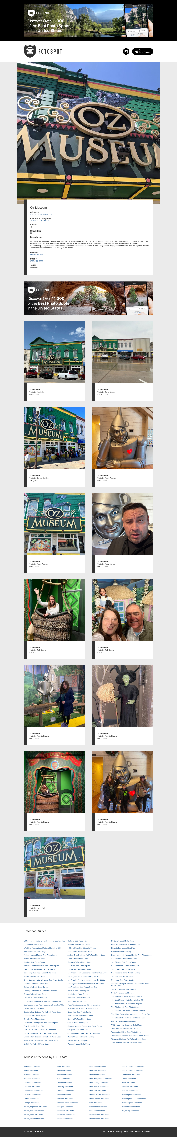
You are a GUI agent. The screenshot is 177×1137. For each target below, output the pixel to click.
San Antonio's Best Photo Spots (124, 959)
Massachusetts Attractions (67, 1103)
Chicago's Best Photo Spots (35, 994)
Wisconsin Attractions (131, 1107)
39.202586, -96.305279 (39, 221)
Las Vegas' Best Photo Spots (79, 969)
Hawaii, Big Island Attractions (35, 1107)
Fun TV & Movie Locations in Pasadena (40, 1030)
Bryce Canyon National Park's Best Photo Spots (43, 980)
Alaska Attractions (31, 1071)
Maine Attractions (64, 1095)
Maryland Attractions (65, 1099)
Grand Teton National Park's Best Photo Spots (42, 1037)
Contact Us (146, 1132)
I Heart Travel (108, 1132)
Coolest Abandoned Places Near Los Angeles (42, 1001)
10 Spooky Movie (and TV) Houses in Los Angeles (44, 941)
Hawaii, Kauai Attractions (34, 1111)
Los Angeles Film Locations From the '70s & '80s (87, 973)
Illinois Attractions (64, 1071)
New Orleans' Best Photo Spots (80, 1015)
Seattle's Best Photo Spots (122, 976)
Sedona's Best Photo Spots (122, 980)
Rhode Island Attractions (99, 1119)
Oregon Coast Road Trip (78, 1030)
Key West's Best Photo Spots (79, 962)
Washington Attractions (131, 1095)
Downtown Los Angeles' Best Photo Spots (41, 1023)
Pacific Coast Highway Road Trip (81, 1037)
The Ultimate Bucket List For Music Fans (128, 1018)
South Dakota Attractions (132, 1071)
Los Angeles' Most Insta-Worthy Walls (83, 976)
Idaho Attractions (63, 1067)
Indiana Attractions (64, 1075)
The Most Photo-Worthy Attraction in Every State (131, 1014)
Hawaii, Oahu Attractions (34, 1119)
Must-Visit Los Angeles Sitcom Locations (84, 1005)
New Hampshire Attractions (100, 1079)
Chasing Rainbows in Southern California (40, 991)
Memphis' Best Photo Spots (79, 998)
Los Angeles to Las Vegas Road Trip (82, 987)
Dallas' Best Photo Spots (34, 1008)
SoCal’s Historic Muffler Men (122, 993)
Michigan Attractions (65, 1107)
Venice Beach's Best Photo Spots (124, 1028)
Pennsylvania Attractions (99, 1115)
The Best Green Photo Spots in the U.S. (127, 1000)
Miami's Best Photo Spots (78, 1001)
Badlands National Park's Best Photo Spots (41, 966)
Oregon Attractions (97, 1111)
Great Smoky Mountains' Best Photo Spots (41, 1040)
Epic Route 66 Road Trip (34, 1026)
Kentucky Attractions (65, 1087)
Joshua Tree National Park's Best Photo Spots (86, 955)
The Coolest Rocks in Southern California (128, 1011)
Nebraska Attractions (97, 1071)
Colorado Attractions (32, 1087)
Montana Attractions (97, 1067)
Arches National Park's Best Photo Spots (40, 955)
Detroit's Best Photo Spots (34, 1019)
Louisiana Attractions (65, 1091)
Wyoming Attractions (130, 1111)
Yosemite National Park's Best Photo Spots (128, 1039)
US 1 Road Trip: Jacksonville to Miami (126, 1025)
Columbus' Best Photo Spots (35, 998)
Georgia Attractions (31, 1103)
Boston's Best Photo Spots (34, 976)
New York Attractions (97, 1091)
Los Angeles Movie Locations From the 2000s (86, 980)
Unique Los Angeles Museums (123, 1021)
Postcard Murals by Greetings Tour (125, 944)
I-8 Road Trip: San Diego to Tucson (82, 948)
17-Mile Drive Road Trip (33, 944)
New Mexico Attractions (98, 1087)
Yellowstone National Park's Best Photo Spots (129, 1035)
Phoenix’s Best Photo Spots (79, 1044)
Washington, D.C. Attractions (134, 1099)
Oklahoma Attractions (98, 1107)
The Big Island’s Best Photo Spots (125, 1007)
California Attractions (32, 1083)
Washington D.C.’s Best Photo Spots (126, 1032)
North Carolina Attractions (99, 1095)
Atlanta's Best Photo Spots (34, 959)
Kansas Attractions (64, 1083)
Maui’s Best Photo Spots (77, 994)
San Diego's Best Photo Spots (123, 962)
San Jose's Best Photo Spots (123, 969)
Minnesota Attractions (65, 1111)
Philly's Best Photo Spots (78, 1040)
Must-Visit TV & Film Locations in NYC (83, 1008)
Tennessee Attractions (131, 1075)
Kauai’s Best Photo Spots (78, 959)
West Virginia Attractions (132, 1103)
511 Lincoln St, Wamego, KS (41, 214)
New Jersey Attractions (98, 1083)
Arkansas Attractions (32, 1079)
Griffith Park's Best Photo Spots (36, 1044)
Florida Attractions (31, 1099)
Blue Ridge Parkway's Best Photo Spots (40, 973)
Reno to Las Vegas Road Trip (123, 948)
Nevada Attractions (97, 1075)
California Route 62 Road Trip (36, 983)
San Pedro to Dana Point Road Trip (125, 973)
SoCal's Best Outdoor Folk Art (123, 989)
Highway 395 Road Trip (77, 941)
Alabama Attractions (32, 1067)
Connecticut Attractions (33, 1091)
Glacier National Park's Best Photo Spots (40, 1033)
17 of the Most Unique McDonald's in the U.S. (42, 948)
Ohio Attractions (95, 1103)
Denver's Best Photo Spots (35, 1015)
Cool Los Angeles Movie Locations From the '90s (44, 1005)
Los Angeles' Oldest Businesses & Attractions (86, 983)
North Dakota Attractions (99, 1099)
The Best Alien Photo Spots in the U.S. (127, 996)
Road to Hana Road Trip (121, 951)
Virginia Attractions (129, 1091)
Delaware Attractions (32, 1095)
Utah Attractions (128, 1083)
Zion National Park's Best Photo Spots (126, 1043)
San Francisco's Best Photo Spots (125, 966)
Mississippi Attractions (66, 1115)
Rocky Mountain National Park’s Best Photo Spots (131, 955)
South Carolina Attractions (133, 1067)
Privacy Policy (122, 1132)
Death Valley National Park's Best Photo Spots (42, 1012)
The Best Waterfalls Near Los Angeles (126, 1004)
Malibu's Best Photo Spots (78, 991)
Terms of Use (134, 1132)
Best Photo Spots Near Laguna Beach (39, 969)
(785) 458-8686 (36, 261)
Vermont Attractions (130, 1087)
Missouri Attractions (65, 1119)
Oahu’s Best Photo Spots (78, 1023)
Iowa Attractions (63, 1079)
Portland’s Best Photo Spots (122, 941)
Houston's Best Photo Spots (79, 944)
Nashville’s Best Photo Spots (79, 1012)
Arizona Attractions (31, 1075)
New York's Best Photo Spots (79, 1019)
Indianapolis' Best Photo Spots (80, 951)
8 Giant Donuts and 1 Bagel (35, 951)
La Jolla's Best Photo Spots (79, 966)
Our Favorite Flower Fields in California (84, 1033)
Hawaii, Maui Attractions (33, 1115)
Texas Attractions (129, 1079)
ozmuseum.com (36, 255)
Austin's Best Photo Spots (34, 962)
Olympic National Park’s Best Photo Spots (85, 1026)
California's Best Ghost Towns (36, 987)
